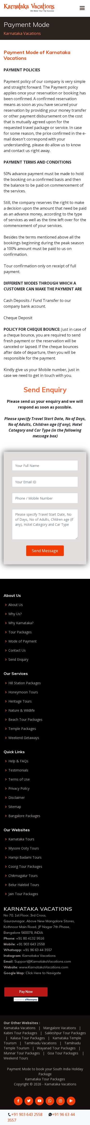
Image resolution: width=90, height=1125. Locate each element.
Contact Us (17, 650)
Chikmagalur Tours (23, 875)
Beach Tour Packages (25, 719)
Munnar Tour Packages (22, 1053)
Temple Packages (22, 728)
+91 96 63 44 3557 (37, 950)
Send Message (45, 550)
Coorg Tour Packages (25, 866)
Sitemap (14, 806)
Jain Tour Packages (23, 894)
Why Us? (15, 614)
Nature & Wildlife (21, 710)
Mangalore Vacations (59, 1028)
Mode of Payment (22, 641)
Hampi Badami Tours (25, 857)
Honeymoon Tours (23, 692)
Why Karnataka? (20, 623)
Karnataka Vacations (22, 33)
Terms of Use (19, 779)
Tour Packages (20, 632)
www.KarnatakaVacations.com (43, 967)
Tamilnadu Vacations (40, 1043)
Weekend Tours (16, 1058)
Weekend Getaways (23, 738)
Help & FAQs (18, 761)
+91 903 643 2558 (31, 944)
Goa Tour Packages (63, 1053)
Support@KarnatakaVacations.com (42, 961)
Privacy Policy (19, 788)
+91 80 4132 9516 (30, 938)
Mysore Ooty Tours (23, 848)
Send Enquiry (18, 659)
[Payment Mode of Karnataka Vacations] (29, 6)
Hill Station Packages (24, 683)
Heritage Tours (20, 701)
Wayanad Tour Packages (56, 1048)
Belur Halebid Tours (23, 885)
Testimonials (18, 770)
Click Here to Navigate (43, 973)
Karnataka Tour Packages (45, 1079)
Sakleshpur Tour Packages (65, 1033)
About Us (15, 604)
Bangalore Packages (24, 816)
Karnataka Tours (21, 839)
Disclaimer (16, 797)
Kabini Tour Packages (20, 1033)
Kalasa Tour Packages (27, 1038)
